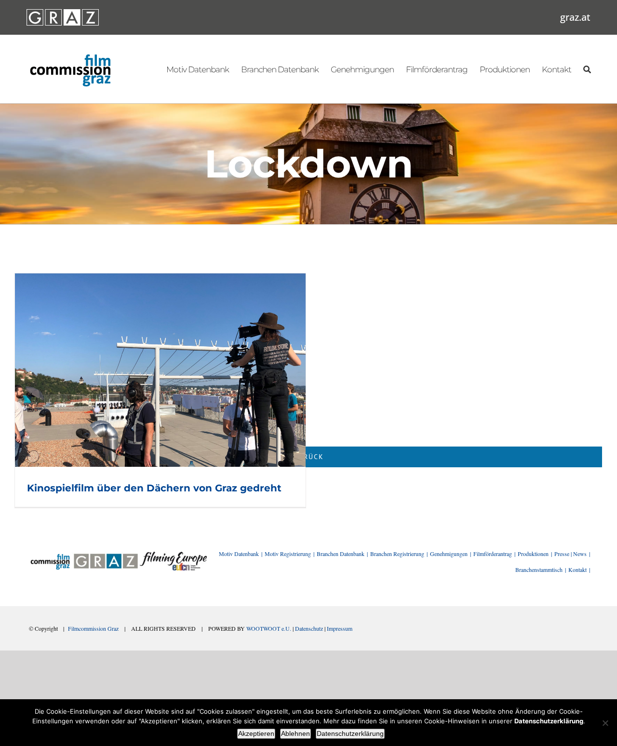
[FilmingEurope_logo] (173, 555)
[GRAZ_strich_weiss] (63, 12)
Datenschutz (309, 628)
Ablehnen (295, 733)
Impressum (339, 628)
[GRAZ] (105, 555)
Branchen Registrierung (397, 553)
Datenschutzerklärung (350, 733)
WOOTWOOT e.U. (268, 628)
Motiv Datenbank (239, 553)
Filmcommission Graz (93, 628)
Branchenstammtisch (539, 569)
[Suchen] (586, 69)
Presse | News (570, 553)
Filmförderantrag (492, 553)
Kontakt (577, 569)
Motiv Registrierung (288, 553)
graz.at (575, 17)
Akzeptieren (256, 733)
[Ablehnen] (605, 723)
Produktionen (533, 553)
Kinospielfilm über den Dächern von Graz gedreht (154, 488)
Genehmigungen (449, 553)
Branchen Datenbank (340, 553)
